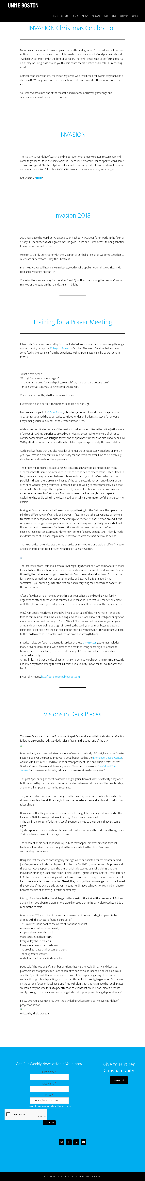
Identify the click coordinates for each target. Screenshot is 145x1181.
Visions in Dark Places (72, 714)
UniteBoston (30, 5)
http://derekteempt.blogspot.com (60, 676)
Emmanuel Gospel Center (107, 757)
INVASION (72, 134)
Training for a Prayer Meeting (72, 322)
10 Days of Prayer (60, 348)
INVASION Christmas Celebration (72, 28)
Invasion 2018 (72, 215)
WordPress (94, 1176)
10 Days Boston (54, 412)
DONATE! (119, 1080)
